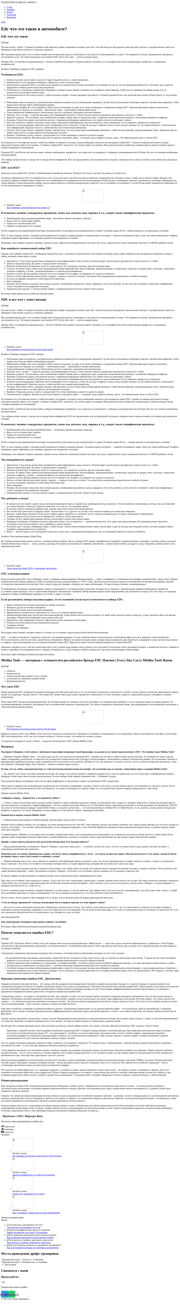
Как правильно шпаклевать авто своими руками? (30, 1237)
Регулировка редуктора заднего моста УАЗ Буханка (31, 729)
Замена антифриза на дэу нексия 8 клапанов (33, 1175)
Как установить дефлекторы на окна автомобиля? (36, 1213)
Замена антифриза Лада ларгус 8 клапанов (27, 1232)
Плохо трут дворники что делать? (28, 1194)
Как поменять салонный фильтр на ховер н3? (28, 207)
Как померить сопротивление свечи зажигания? (30, 349)
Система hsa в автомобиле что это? (23, 1227)
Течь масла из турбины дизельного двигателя (28, 1242)
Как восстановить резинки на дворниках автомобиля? (33, 1247)
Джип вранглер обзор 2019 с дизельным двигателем (32, 568)
